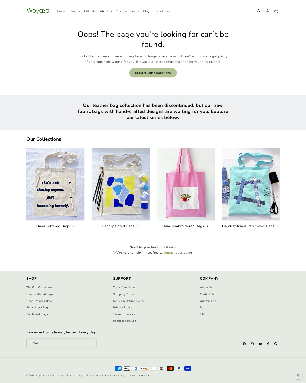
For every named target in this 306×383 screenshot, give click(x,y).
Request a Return (124, 321)
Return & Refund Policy (129, 301)
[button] (74, 11)
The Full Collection (39, 287)
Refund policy (55, 375)
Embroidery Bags (37, 307)
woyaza (40, 375)
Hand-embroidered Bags (183, 226)
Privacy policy (74, 375)
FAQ (203, 314)
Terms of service (95, 375)
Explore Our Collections (153, 73)
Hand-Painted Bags (39, 301)
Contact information (139, 375)
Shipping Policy (123, 294)
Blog (203, 307)
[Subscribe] (92, 343)
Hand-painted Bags (118, 226)
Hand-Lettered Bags (39, 294)
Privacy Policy (122, 307)
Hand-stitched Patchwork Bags (248, 226)
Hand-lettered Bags (53, 226)
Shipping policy (115, 375)
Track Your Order (124, 287)
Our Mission (208, 301)
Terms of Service (124, 314)
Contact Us (207, 294)
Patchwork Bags (37, 314)
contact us (171, 252)
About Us (206, 287)
